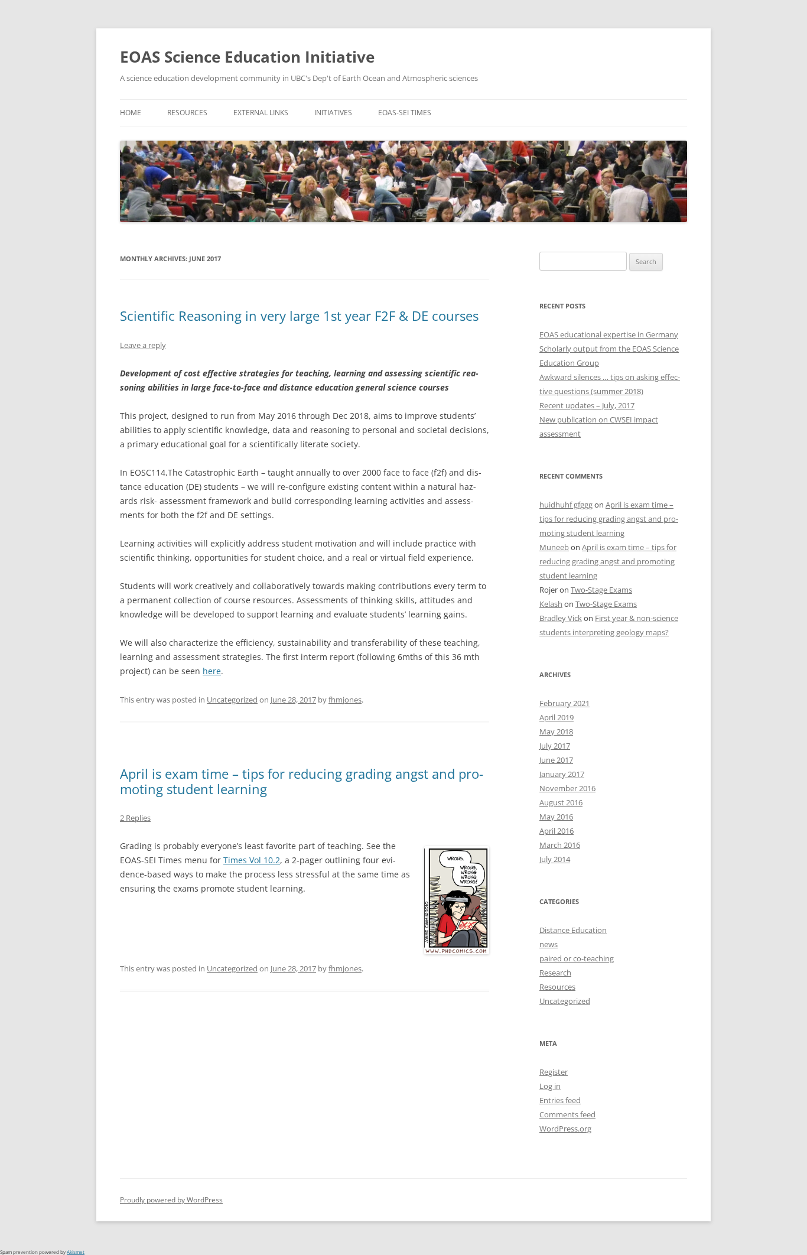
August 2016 (561, 802)
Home (130, 113)
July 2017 (554, 745)
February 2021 (564, 703)
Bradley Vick (560, 618)
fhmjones (345, 699)
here (212, 671)
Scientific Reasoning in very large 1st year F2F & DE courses (299, 315)
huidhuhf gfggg (566, 504)
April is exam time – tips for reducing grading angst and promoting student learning (301, 781)
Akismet (75, 1252)
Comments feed (567, 1114)
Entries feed (560, 1100)
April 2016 (556, 830)
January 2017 (561, 774)
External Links (260, 113)
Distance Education (573, 930)
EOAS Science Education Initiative (247, 56)
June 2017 (556, 760)
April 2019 (556, 717)
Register (553, 1072)
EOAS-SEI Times (404, 113)
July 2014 (554, 859)
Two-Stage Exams (601, 589)
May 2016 (556, 816)
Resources (187, 113)
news (548, 944)
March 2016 (559, 845)
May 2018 (556, 731)
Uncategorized (232, 699)
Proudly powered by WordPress (171, 1200)
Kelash (550, 604)
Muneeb (554, 547)
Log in (550, 1086)
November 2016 (567, 788)
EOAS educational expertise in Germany (608, 334)
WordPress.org (565, 1128)
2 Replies (135, 817)
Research (555, 972)
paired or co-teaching (576, 958)
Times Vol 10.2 (251, 860)
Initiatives (333, 113)
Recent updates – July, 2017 (586, 405)
